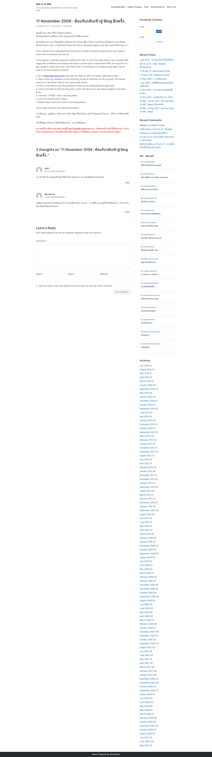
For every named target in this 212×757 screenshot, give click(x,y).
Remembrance (157, 7)
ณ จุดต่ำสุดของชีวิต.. (148, 287)
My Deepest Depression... (150, 283)
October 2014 (146, 404)
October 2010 (146, 506)
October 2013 (146, 428)
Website (104, 274)
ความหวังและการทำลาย (149, 274)
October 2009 (146, 549)
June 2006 (145, 702)
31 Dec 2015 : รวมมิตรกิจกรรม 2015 (156, 97)
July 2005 (144, 737)
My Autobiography (148, 162)
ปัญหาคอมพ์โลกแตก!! (148, 262)
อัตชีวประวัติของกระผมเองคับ (151, 165)
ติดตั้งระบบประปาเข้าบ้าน (149, 189)
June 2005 (145, 741)
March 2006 (145, 714)
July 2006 (144, 698)
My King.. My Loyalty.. (149, 222)
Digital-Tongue (134, 7)
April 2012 (144, 463)
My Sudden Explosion (149, 271)
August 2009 (146, 557)
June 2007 (145, 655)
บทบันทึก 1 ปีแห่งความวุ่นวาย (151, 238)
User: (142, 26)
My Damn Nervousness (149, 259)
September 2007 (147, 643)
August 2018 (145, 369)
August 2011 (145, 491)
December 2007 (147, 631)
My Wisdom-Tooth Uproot (150, 332)
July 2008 (144, 604)
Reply (127, 183)
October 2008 (146, 592)
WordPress (115, 754)
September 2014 (147, 408)
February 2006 (146, 718)
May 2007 (144, 659)
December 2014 (147, 401)
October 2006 (146, 686)
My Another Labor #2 (149, 198)
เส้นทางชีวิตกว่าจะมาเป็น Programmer (154, 177)
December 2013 (147, 424)
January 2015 (146, 397)
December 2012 (147, 447)
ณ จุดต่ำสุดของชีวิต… (159, 133)
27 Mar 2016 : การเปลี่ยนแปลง (153, 79)
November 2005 (147, 726)
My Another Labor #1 (149, 186)
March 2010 (145, 534)
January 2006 (146, 722)
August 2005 (146, 733)
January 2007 (146, 675)
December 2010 (147, 502)
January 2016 (146, 385)
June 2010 (144, 522)
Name (39, 274)
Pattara (143, 133)
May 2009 (144, 569)
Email (71, 274)
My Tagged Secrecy (148, 319)
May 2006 (144, 706)
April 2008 (145, 616)
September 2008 (147, 596)
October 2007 (146, 639)
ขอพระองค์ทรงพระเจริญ (149, 226)
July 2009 (144, 561)
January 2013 (146, 444)
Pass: (142, 37)
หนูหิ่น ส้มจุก (145, 129)
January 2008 (146, 628)
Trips (146, 7)
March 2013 (145, 436)
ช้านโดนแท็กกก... (147, 323)
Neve (94, 754)
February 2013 (146, 440)
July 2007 (144, 651)
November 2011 (147, 479)
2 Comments (67, 26)
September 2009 (147, 553)
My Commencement (148, 307)
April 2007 (144, 663)
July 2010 (144, 518)
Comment (41, 241)
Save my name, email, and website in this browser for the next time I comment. (75, 286)
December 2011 (147, 475)
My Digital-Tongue (147, 174)
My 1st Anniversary (148, 234)
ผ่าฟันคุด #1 (145, 335)
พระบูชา (143, 137)
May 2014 (144, 416)
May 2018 (144, 373)
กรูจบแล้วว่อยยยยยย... (148, 311)
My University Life (147, 210)
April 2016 (144, 377)
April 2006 (145, 710)
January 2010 (146, 542)
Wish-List (171, 7)
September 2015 (147, 389)
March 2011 (145, 495)
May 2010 (144, 526)
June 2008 (145, 608)
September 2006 (147, 690)
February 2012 (146, 467)
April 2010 (144, 530)
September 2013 (147, 432)
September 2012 (147, 451)
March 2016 (145, 381)
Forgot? (159, 42)
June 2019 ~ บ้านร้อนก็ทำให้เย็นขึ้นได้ (156, 60)
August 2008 (146, 600)
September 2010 (147, 510)
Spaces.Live (44, 26)
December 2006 (147, 679)
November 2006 (147, 682)
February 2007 (146, 671)
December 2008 (147, 585)
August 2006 (146, 694)
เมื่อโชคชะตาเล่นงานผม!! (150, 299)
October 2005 (146, 729)
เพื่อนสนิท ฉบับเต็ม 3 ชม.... (150, 250)
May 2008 (144, 612)
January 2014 (146, 420)
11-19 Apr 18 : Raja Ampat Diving (155, 71)
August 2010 (145, 514)
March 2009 (145, 573)
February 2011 (146, 498)
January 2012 (146, 471)
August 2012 (145, 455)
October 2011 (146, 483)
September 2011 (147, 487)
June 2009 (145, 565)
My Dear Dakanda (147, 247)
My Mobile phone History (150, 295)
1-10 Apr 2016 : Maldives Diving (154, 75)
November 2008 (147, 588)
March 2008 (145, 620)
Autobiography (118, 7)
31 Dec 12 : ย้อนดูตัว (163, 129)
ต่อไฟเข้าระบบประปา (148, 202)
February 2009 (146, 577)
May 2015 (144, 393)
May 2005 (144, 745)
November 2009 (147, 545)
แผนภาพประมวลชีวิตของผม (151, 214)
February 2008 (146, 624)
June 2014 (144, 412)
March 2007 (145, 667)
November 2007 (147, 635)
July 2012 (144, 459)
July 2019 (144, 365)
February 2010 (146, 538)
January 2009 (146, 581)
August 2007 (146, 647)
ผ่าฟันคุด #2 (145, 347)
